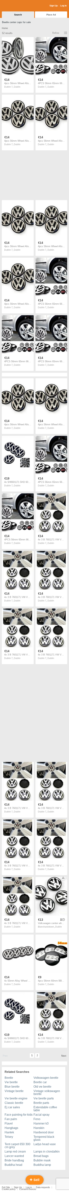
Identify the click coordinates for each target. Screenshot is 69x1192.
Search (18, 14)
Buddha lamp (42, 1164)
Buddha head (13, 1164)
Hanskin (38, 1127)
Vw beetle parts (43, 1098)
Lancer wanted (14, 1156)
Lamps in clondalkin (46, 1151)
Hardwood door (43, 1132)
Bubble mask (42, 1160)
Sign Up (53, 5)
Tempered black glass (43, 1138)
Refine (55, 33)
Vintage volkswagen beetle (46, 1092)
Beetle (9, 1077)
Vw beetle (11, 1082)
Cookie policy (8, 1189)
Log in (29, 1187)
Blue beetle (12, 1086)
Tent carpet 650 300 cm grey (17, 1146)
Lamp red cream (15, 1151)
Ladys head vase (44, 1144)
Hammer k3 (41, 1123)
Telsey (9, 1136)
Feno (36, 1119)
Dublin (17, 87)
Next (63, 1055)
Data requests (43, 1187)
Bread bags (41, 1156)
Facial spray (41, 1114)
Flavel (9, 1123)
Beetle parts (41, 1102)
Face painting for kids (19, 1114)
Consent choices (27, 1189)
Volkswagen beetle (45, 1077)
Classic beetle (14, 1102)
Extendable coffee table (45, 1109)
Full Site (6, 1187)
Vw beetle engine (16, 1098)
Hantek (9, 1132)
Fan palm (11, 1119)
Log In (63, 5)
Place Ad (51, 14)
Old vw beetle (42, 1086)
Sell (36, 1180)
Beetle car (40, 1082)
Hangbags (11, 1127)
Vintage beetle (14, 1091)
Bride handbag (14, 1160)
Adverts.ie (16, 6)
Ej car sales (12, 1107)
